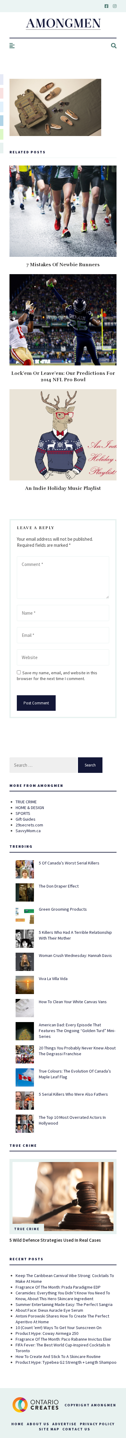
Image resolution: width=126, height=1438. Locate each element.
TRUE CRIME (26, 802)
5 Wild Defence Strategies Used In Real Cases (55, 1240)
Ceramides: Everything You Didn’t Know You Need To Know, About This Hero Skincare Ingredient (63, 1295)
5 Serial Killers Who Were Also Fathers (73, 1094)
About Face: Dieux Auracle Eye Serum (49, 1310)
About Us (38, 1424)
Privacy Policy (97, 1424)
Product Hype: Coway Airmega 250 (47, 1333)
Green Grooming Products (63, 909)
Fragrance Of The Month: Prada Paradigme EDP (58, 1287)
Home (17, 1424)
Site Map (49, 1429)
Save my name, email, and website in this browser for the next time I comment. (57, 675)
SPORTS (23, 813)
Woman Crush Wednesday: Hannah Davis (75, 955)
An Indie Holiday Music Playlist (63, 488)
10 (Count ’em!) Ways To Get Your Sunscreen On (59, 1327)
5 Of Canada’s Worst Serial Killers (69, 863)
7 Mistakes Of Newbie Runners (63, 265)
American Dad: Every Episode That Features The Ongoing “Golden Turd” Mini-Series (77, 1030)
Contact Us (76, 1429)
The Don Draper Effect (59, 886)
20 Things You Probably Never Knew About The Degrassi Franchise (77, 1050)
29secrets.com (29, 825)
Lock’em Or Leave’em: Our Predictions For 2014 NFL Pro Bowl (63, 376)
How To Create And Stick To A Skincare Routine (58, 1356)
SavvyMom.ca (28, 830)
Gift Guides (25, 819)
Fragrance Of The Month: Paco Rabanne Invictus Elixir (63, 1339)
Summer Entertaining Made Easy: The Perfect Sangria (64, 1304)
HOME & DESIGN (30, 807)
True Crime (26, 1229)
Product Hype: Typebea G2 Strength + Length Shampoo (66, 1362)
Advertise (64, 1424)
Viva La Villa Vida (53, 978)
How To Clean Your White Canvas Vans (73, 1001)
